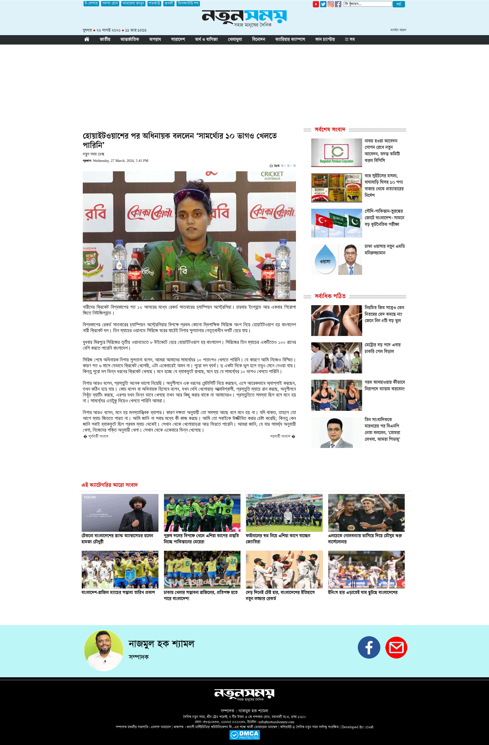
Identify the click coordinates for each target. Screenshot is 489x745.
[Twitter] (323, 6)
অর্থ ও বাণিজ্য (206, 40)
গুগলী (169, 4)
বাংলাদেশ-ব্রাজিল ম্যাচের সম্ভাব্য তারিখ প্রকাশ (118, 593)
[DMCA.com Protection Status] (244, 739)
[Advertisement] (244, 82)
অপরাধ (155, 40)
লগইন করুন (398, 30)
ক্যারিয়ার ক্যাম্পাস (290, 40)
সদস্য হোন (110, 4)
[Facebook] (331, 6)
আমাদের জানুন (133, 4)
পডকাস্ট (154, 4)
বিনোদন (258, 40)
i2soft (369, 727)
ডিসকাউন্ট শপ (188, 4)
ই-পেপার (91, 4)
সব (351, 40)
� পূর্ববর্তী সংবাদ (95, 437)
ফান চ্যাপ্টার (325, 40)
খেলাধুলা (235, 40)
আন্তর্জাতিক (129, 40)
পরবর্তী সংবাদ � (282, 437)
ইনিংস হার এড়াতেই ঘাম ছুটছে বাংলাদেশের (363, 593)
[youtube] (316, 6)
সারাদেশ (178, 40)
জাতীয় (105, 40)
